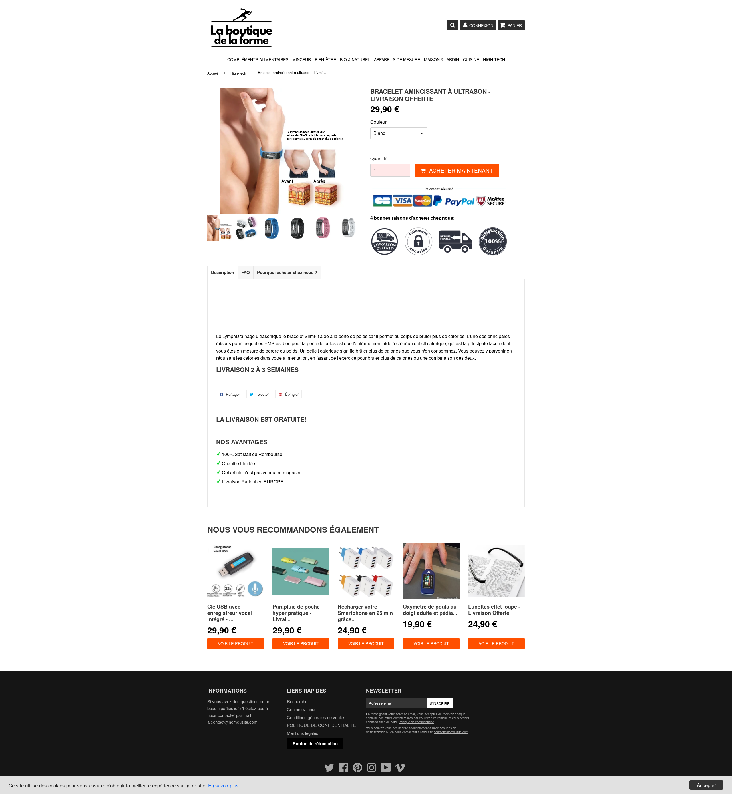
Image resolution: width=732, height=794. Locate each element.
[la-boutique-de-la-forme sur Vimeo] (400, 770)
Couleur (378, 122)
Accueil (213, 73)
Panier (515, 25)
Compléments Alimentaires (257, 59)
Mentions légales (302, 733)
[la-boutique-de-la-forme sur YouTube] (386, 770)
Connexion (481, 25)
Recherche (297, 701)
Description (222, 272)
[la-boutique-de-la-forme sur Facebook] (343, 770)
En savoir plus (223, 785)
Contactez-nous (302, 709)
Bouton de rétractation (315, 743)
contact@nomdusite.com (234, 722)
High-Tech (494, 59)
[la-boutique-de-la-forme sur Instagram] (372, 770)
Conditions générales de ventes (316, 717)
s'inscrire (439, 703)
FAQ (245, 272)
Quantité (378, 158)
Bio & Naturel (355, 59)
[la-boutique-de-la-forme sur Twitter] (329, 770)
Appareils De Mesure (397, 59)
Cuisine (471, 59)
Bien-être (325, 59)
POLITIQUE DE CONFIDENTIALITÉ (321, 725)
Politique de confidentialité (416, 721)
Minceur (301, 59)
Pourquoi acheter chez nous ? (287, 272)
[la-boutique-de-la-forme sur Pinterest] (358, 770)
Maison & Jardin (441, 59)
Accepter (706, 785)
